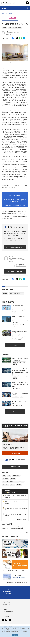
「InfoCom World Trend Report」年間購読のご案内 (15, 200)
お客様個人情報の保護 (6, 593)
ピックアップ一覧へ (24, 532)
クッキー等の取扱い (6, 616)
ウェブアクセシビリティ (6, 604)
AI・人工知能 (5, 478)
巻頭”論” (13, 478)
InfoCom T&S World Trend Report (10, 20)
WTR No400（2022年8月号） (15, 27)
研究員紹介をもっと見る (21, 266)
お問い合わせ (4, 613)
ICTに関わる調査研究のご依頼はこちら (15, 247)
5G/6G (12, 484)
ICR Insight (5, 484)
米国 (9, 475)
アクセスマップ (5, 609)
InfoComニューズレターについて (8, 589)
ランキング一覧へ (23, 519)
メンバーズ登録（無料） (15, 453)
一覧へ (15, 345)
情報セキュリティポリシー (7, 602)
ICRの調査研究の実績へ (15, 466)
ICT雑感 (4, 27)
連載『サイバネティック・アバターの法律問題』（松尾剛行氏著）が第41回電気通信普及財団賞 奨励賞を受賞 (14, 527)
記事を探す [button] (4, 8)
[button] (27, 2)
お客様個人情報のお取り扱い (8, 611)
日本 (4, 475)
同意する (15, 635)
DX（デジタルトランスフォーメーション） (10, 481)
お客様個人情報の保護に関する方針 (9, 607)
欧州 (22, 481)
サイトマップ (4, 596)
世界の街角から (16, 475)
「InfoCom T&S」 (18, 185)
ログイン (22, 3)
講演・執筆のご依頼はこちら (15, 271)
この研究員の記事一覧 (21, 264)
